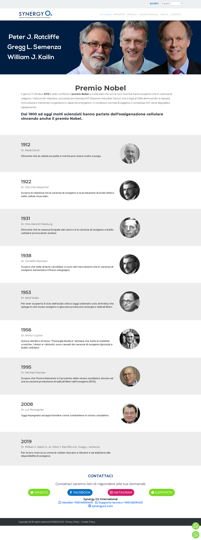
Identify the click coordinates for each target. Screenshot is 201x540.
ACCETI (154, 4)
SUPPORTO (163, 492)
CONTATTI (176, 14)
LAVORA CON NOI (148, 14)
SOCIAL (165, 14)
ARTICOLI (132, 14)
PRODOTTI (119, 14)
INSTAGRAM (123, 492)
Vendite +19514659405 (77, 502)
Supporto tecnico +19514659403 (120, 502)
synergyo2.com (102, 506)
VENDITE (41, 492)
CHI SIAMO (105, 14)
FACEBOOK (81, 492)
